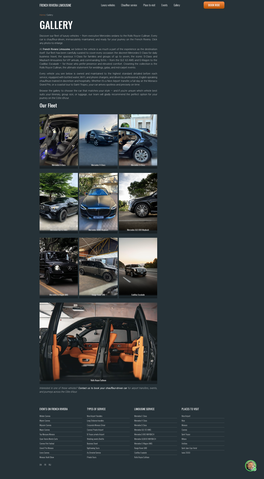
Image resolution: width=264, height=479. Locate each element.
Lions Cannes (44, 452)
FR (45, 464)
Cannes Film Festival (47, 443)
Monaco (184, 425)
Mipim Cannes (45, 420)
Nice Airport (186, 416)
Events (164, 5)
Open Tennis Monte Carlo (49, 438)
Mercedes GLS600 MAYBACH (145, 438)
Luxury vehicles (108, 5)
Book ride (214, 5)
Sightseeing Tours (93, 448)
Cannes (184, 429)
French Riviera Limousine (55, 5)
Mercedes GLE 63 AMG (142, 429)
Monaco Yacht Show (47, 457)
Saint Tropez (186, 434)
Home (42, 15)
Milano (184, 438)
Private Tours (91, 457)
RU (50, 464)
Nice (183, 420)
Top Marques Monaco (47, 434)
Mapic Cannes (45, 429)
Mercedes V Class (140, 420)
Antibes (184, 443)
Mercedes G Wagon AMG (143, 443)
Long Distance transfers (95, 420)
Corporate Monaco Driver (96, 425)
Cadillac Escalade (140, 452)
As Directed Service (94, 452)
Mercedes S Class (140, 425)
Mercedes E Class (140, 416)
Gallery (177, 5)
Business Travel (92, 443)
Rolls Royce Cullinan (141, 457)
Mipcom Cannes (45, 425)
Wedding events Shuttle (95, 438)
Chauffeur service (129, 5)
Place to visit (149, 5)
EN (41, 464)
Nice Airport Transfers (94, 416)
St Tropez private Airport (95, 434)
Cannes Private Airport (95, 429)
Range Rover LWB (140, 448)
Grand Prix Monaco (46, 448)
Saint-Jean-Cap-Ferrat (189, 448)
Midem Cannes (45, 416)
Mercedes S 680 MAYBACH (144, 434)
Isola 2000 (186, 452)
